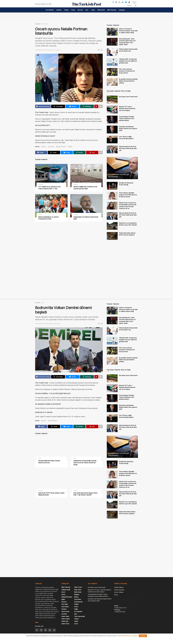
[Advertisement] (86, 16)
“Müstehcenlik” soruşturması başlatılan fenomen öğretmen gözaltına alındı (128, 61)
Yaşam (93, 10)
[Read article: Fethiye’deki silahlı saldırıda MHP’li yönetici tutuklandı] (112, 236)
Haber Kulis (65, 621)
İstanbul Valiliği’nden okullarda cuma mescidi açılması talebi (85, 188)
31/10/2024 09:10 (40, 50)
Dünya (73, 10)
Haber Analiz (65, 616)
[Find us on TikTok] (129, 2)
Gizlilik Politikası (118, 587)
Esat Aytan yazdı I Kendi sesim (128, 96)
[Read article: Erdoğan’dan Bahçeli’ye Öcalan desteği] (112, 186)
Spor (87, 10)
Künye (116, 594)
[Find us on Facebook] (113, 2)
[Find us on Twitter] (116, 2)
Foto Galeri (65, 604)
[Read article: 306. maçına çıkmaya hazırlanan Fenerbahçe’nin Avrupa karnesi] (112, 72)
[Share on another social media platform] (101, 106)
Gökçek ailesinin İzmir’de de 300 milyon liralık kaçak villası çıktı (128, 148)
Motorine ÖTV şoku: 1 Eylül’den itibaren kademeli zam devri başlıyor (127, 108)
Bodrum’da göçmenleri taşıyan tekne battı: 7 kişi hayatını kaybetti (85, 494)
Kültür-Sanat (101, 10)
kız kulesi (51, 146)
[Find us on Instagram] (119, 2)
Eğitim (63, 599)
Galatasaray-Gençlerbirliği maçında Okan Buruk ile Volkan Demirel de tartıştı (84, 462)
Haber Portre (65, 623)
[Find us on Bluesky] (126, 2)
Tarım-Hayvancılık (79, 616)
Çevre (63, 592)
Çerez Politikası (118, 592)
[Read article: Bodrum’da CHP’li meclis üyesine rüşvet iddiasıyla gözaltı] (51, 481)
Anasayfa (37, 24)
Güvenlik (64, 614)
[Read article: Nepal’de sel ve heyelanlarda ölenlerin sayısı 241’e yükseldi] (112, 226)
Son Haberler (50, 10)
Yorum (76, 623)
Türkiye (66, 10)
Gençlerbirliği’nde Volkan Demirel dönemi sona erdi (49, 462)
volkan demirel (52, 420)
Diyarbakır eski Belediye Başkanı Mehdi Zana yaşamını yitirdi (128, 128)
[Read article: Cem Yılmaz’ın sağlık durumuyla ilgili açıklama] (112, 139)
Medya (76, 597)
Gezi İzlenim (65, 606)
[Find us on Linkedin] (50, 630)
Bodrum (43, 420)
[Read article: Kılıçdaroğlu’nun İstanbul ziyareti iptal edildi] (86, 205)
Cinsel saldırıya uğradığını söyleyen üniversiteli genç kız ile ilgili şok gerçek (128, 194)
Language (122, 10)
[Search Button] (136, 5)
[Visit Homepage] (86, 4)
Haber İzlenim (66, 619)
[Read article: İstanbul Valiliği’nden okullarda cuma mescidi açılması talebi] (86, 175)
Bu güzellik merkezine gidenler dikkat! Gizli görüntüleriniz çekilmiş (128, 81)
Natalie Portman (61, 146)
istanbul (43, 146)
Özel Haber (77, 599)
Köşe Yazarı (77, 589)
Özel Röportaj (78, 602)
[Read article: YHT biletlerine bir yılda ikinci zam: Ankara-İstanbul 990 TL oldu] (51, 175)
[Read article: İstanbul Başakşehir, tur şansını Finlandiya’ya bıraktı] (51, 205)
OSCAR (70, 146)
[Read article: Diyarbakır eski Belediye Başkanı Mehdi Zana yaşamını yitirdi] (112, 129)
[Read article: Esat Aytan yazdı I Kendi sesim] (112, 99)
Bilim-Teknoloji (111, 10)
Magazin (76, 594)
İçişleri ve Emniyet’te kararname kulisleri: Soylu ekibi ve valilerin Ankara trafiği (128, 30)
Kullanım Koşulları (119, 590)
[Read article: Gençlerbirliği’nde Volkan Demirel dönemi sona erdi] (51, 449)
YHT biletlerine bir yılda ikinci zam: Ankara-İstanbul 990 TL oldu (49, 188)
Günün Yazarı (65, 611)
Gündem (58, 10)
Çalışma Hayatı (66, 589)
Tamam (143, 635)
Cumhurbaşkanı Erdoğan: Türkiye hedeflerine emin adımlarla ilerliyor (126, 118)
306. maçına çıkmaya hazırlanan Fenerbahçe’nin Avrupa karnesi (127, 71)
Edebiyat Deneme (67, 597)
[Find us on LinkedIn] (122, 2)
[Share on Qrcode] (96, 106)
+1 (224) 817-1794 (119, 612)
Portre (76, 606)
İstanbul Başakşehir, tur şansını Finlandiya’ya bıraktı (48, 218)
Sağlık (76, 609)
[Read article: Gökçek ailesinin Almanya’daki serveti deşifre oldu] (112, 52)
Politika (76, 604)
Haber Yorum (78, 587)
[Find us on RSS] (54, 630)
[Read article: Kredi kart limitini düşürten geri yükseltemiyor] (122, 168)
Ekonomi (80, 10)
